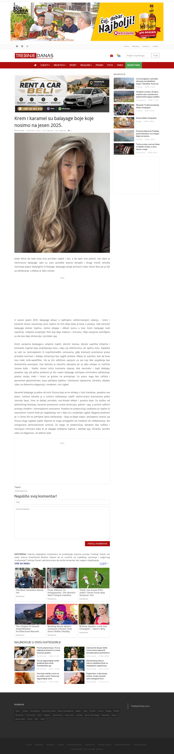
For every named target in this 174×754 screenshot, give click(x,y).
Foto (110, 65)
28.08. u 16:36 (150, 87)
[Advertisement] (62, 297)
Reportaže (105, 715)
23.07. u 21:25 (104, 669)
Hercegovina (141, 100)
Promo (99, 65)
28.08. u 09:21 (150, 111)
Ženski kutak (19, 130)
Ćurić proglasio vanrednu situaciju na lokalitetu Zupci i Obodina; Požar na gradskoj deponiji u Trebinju (147, 84)
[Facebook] (16, 46)
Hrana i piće (140, 152)
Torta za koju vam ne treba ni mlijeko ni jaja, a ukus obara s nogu (148, 146)
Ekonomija (19, 715)
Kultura (100, 711)
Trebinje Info (90, 745)
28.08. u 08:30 (149, 121)
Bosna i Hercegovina (65, 711)
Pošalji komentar (97, 543)
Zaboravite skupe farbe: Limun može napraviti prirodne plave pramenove (98, 650)
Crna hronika (30, 715)
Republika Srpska (49, 711)
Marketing (135, 46)
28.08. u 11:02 (153, 100)
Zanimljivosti (58, 715)
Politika (116, 711)
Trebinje (139, 87)
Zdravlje (79, 715)
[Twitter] (22, 46)
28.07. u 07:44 (54, 669)
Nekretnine (133, 65)
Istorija (113, 715)
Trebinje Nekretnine (122, 745)
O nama (126, 46)
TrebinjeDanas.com (140, 706)
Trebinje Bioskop (140, 745)
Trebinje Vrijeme (104, 745)
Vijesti (44, 65)
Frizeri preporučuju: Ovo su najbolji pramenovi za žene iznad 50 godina (48, 650)
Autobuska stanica (74, 745)
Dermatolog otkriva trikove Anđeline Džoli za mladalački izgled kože (97, 663)
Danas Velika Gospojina (146, 118)
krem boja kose (21, 491)
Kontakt (155, 46)
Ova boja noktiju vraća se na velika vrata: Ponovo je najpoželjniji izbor (48, 676)
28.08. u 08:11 (153, 152)
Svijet (85, 711)
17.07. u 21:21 (104, 682)
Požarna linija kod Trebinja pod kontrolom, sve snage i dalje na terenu (147, 133)
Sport (73, 65)
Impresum (146, 46)
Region (78, 711)
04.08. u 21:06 (54, 656)
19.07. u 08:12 (54, 682)
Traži (155, 55)
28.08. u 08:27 (150, 139)
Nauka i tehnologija (92, 715)
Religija (139, 121)
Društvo (59, 65)
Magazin (85, 65)
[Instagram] (27, 46)
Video (120, 65)
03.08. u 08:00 (104, 656)
